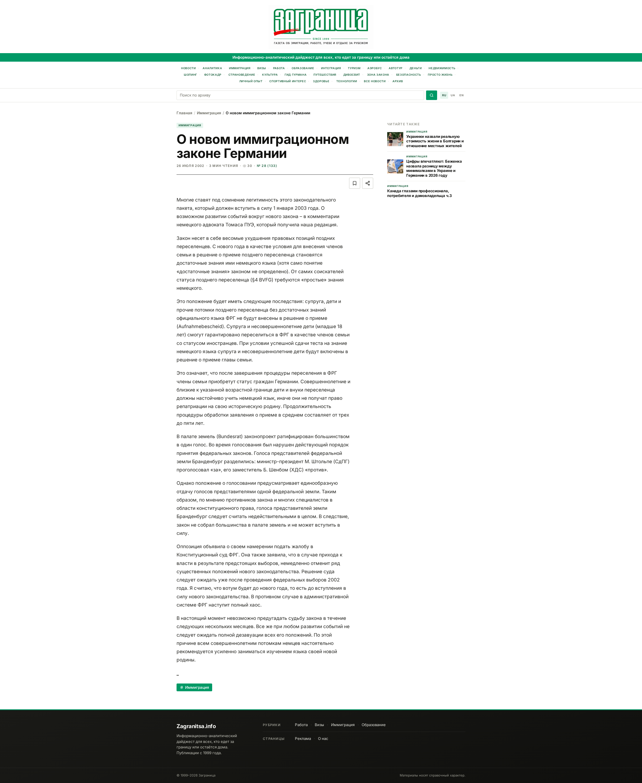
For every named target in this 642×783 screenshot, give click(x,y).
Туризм (354, 68)
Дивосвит (351, 74)
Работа (279, 68)
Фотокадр (212, 74)
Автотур (396, 68)
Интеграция (331, 68)
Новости (188, 68)
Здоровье (321, 81)
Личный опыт (251, 81)
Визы (261, 68)
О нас (323, 738)
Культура (270, 74)
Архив (397, 81)
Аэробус (374, 68)
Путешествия (324, 74)
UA (453, 95)
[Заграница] (321, 27)
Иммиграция (240, 68)
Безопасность (408, 74)
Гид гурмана (295, 74)
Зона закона (378, 74)
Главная (184, 113)
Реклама (303, 738)
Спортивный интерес (287, 81)
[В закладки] (354, 183)
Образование (303, 68)
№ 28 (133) (267, 166)
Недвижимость (442, 68)
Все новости (374, 81)
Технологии (346, 81)
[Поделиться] (367, 183)
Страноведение (241, 74)
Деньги (416, 68)
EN (461, 95)
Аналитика (212, 68)
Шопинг (190, 74)
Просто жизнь (440, 74)
